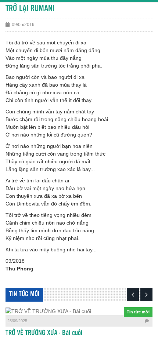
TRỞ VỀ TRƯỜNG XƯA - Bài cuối (44, 333)
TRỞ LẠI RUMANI (30, 8)
